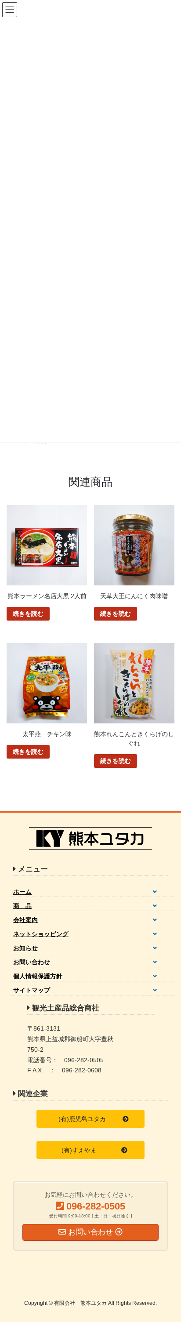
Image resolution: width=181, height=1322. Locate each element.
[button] (90, 1119)
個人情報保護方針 (37, 976)
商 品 (22, 905)
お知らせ (25, 948)
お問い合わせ (31, 962)
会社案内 (25, 919)
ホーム (22, 891)
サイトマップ (31, 990)
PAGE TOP (168, 1274)
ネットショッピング (41, 933)
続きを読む (28, 613)
